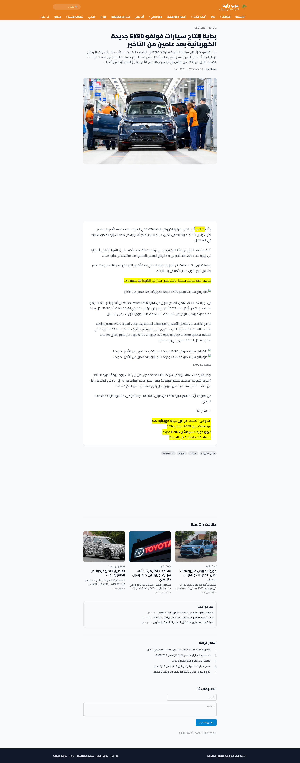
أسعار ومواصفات (176, 16)
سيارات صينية (74, 16)
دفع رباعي (155, 16)
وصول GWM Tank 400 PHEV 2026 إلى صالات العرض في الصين (178, 649)
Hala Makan (211, 69)
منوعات (225, 16)
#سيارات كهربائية (208, 453)
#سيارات (193, 453)
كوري (103, 16)
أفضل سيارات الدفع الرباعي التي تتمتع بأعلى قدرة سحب (182, 666)
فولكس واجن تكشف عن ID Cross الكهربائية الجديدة (186, 612)
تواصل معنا (102, 755)
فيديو (57, 16)
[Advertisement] (150, 192)
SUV (213, 16)
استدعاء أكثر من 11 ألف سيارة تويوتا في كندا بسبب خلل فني (151, 575)
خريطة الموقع (60, 755)
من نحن (45, 16)
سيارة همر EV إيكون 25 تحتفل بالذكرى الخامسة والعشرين (183, 622)
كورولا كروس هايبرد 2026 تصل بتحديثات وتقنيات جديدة (198, 575)
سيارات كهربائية (120, 16)
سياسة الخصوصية (85, 755)
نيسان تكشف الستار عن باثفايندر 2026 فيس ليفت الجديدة (183, 617)
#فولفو (182, 453)
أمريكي (139, 16)
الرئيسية (240, 16)
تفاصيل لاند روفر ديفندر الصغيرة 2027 (108, 573)
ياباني (91, 16)
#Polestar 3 (168, 453)
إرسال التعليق (206, 722)
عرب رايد (213, 27)
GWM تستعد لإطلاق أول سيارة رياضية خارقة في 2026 (182, 655)
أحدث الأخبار (198, 16)
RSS (72, 755)
